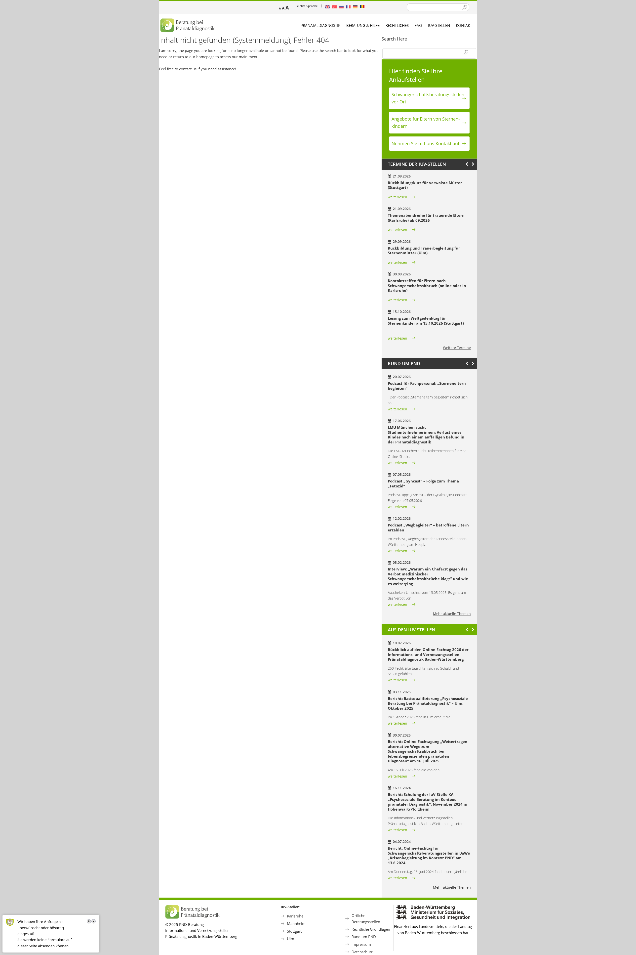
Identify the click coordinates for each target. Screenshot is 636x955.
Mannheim (296, 923)
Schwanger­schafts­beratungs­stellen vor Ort (428, 98)
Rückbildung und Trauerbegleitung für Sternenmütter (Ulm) (424, 251)
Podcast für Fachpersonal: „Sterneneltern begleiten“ (427, 386)
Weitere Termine (457, 347)
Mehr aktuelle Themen (452, 613)
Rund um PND (364, 936)
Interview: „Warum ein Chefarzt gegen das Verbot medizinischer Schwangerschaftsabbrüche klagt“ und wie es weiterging (428, 576)
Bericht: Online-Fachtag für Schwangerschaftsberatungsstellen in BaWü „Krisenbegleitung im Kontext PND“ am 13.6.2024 (429, 855)
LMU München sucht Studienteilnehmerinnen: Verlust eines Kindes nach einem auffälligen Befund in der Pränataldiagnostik (426, 434)
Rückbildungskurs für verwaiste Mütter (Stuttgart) (425, 185)
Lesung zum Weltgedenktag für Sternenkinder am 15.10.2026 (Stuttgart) (426, 321)
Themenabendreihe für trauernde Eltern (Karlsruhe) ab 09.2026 (426, 218)
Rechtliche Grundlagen (371, 929)
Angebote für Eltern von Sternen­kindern (426, 122)
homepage (205, 56)
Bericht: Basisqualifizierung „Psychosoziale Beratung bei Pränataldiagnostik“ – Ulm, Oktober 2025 (428, 703)
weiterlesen (397, 197)
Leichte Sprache (307, 6)
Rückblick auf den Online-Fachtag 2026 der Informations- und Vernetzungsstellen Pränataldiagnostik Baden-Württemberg (428, 654)
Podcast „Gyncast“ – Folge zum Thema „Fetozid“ (423, 483)
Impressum (361, 944)
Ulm (290, 938)
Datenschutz (362, 951)
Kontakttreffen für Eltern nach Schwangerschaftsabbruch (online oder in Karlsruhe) (427, 285)
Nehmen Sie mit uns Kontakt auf (425, 143)
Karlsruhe (295, 915)
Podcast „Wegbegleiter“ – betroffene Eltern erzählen (428, 527)
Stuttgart (294, 931)
